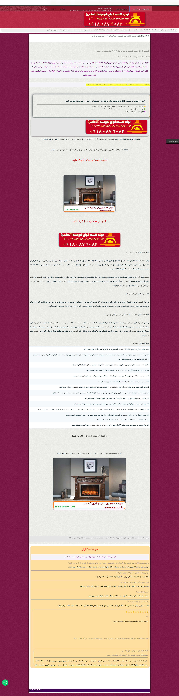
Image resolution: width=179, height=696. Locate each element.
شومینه (111, 139)
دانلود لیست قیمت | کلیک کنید (89, 160)
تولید (125, 387)
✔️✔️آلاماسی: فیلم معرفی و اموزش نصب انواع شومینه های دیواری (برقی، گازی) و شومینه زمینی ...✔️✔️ (89, 149)
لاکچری (111, 453)
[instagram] (39, 690)
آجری (142, 355)
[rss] (37, 690)
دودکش (131, 293)
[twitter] (32, 690)
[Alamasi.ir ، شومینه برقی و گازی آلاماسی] (114, 26)
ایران (40, 139)
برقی (106, 139)
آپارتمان (134, 376)
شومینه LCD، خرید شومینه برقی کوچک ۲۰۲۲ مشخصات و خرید (124, 660)
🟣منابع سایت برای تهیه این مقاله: (135, 111)
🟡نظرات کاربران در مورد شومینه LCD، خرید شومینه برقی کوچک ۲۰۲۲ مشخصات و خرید (118, 106)
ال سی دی (79, 139)
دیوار (87, 327)
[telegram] (42, 690)
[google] (35, 690)
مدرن (45, 260)
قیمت (67, 453)
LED (86, 139)
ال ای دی (69, 139)
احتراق (81, 355)
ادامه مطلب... (144, 538)
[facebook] (30, 690)
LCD (91, 139)
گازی (96, 139)
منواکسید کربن (112, 387)
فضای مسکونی (95, 425)
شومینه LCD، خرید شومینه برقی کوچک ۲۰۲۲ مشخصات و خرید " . (130, 621)
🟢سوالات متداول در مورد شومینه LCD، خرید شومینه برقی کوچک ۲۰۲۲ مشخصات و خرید (118, 109)
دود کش (125, 285)
